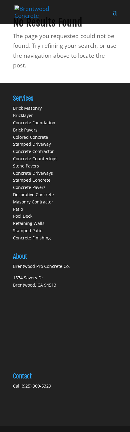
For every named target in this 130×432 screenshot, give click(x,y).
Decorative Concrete (33, 194)
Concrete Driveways (33, 173)
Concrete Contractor (33, 151)
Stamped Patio (27, 230)
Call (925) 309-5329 (32, 386)
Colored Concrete (30, 137)
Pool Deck (22, 216)
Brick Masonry (27, 108)
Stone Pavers (26, 166)
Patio (18, 209)
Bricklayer (23, 115)
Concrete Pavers (29, 187)
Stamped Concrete (31, 180)
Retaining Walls (28, 223)
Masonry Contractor (33, 202)
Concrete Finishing (32, 238)
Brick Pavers (25, 130)
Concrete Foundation (34, 122)
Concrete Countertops (35, 158)
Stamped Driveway (32, 144)
